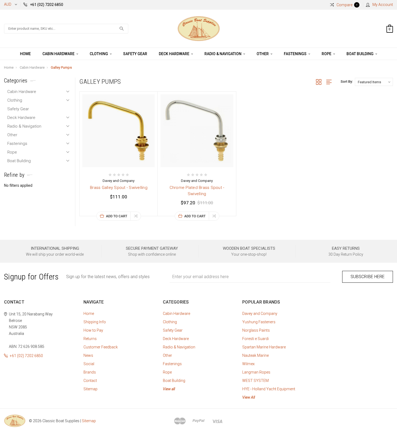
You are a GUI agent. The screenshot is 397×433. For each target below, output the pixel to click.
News (88, 355)
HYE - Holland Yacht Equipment (268, 389)
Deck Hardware (174, 54)
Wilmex (248, 364)
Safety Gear (135, 54)
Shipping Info (94, 322)
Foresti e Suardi (255, 339)
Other (263, 54)
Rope (327, 54)
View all (169, 389)
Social (88, 364)
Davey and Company (259, 313)
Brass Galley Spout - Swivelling (118, 187)
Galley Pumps (61, 67)
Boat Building (360, 54)
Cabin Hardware (58, 54)
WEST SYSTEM (255, 380)
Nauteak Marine (255, 355)
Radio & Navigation (223, 54)
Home (25, 54)
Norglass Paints (256, 330)
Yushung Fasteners (258, 322)
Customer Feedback (100, 347)
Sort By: (347, 81)
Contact (90, 380)
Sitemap (90, 389)
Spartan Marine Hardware (264, 347)
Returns (90, 339)
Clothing (99, 54)
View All (248, 397)
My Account (382, 4)
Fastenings (295, 54)
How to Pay (93, 330)
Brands (89, 372)
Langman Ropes (256, 372)
